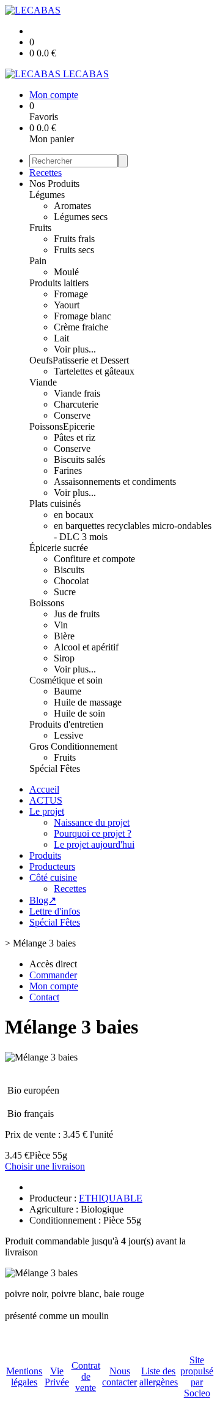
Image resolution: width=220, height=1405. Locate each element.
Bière (64, 636)
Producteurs (52, 866)
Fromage (71, 294)
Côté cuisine (53, 877)
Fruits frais (74, 239)
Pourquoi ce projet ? (92, 833)
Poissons (46, 426)
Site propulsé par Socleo (196, 1376)
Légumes (47, 194)
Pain (37, 261)
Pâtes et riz (74, 437)
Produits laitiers (59, 283)
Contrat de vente (86, 1376)
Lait (61, 338)
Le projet (46, 811)
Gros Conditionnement (73, 746)
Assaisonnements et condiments (115, 481)
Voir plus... (75, 349)
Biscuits (69, 570)
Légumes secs (81, 216)
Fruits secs (74, 250)
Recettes (45, 172)
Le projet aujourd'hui (94, 844)
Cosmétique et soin (66, 680)
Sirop (64, 658)
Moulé (66, 272)
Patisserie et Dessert (91, 360)
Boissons (46, 603)
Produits (45, 855)
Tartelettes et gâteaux (94, 371)
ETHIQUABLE (110, 1198)
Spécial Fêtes (54, 768)
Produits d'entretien (66, 724)
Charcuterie (76, 404)
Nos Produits (54, 183)
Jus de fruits (77, 614)
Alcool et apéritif (86, 647)
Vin (61, 625)
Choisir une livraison (45, 1166)
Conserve (72, 415)
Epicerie (79, 426)
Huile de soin (79, 713)
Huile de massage (88, 702)
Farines (68, 470)
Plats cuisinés (55, 503)
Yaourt (66, 305)
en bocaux (74, 514)
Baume (67, 691)
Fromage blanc (82, 316)
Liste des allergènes (158, 1376)
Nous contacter (119, 1376)
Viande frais (77, 393)
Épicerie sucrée (58, 548)
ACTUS (45, 800)
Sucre (65, 592)
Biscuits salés (79, 459)
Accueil (44, 789)
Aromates (72, 205)
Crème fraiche (81, 327)
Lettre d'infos (54, 911)
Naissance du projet (92, 822)
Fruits (40, 228)
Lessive (68, 735)
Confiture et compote (94, 559)
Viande (43, 382)
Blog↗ (42, 900)
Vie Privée (57, 1376)
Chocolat (71, 581)
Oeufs (41, 360)
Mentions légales (24, 1376)
